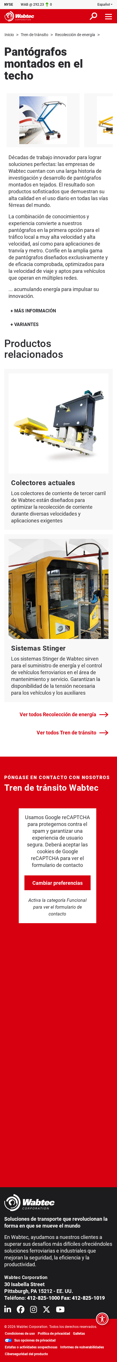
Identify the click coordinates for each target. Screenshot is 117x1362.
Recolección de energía (75, 34)
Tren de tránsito (34, 34)
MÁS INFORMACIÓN (34, 310)
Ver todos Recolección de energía (58, 714)
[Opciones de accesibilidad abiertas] (102, 1319)
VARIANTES (26, 324)
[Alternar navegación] (108, 16)
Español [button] (103, 5)
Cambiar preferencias (57, 883)
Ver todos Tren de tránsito (66, 733)
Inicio (9, 34)
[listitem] (43, 120)
